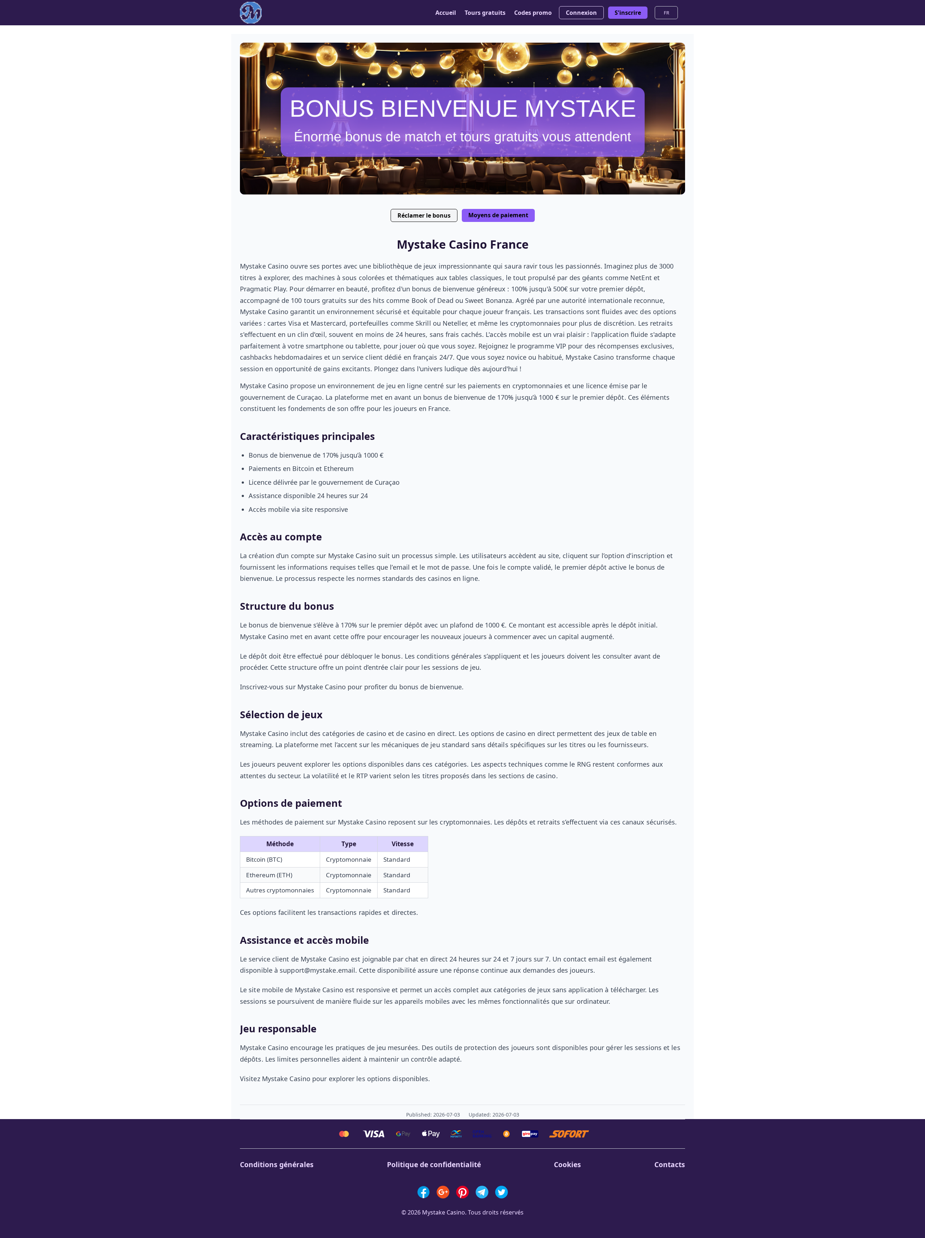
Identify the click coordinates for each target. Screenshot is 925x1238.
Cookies (567, 1164)
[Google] (443, 1192)
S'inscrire (628, 13)
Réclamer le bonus (424, 215)
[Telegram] (482, 1192)
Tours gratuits (485, 13)
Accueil (445, 13)
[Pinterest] (462, 1192)
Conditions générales (277, 1164)
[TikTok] (501, 1192)
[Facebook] (423, 1192)
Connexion (581, 13)
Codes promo (533, 13)
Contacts (669, 1164)
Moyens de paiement (498, 215)
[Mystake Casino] (251, 12)
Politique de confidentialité (434, 1164)
